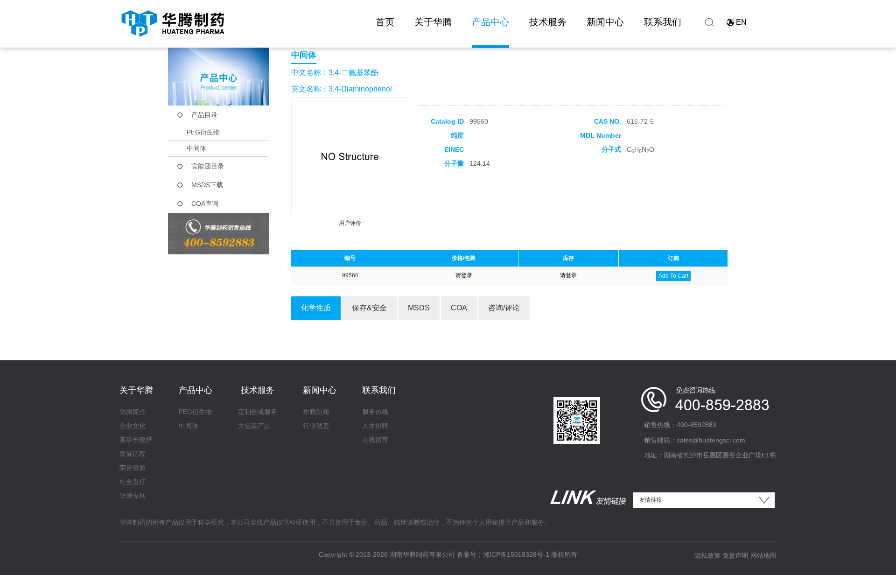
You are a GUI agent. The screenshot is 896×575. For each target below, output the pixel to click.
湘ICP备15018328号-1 (516, 554)
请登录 (463, 275)
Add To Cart (673, 276)
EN (741, 22)
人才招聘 (375, 425)
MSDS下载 (207, 185)
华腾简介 (132, 411)
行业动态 (316, 425)
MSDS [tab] (419, 308)
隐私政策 (707, 555)
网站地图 (763, 555)
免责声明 (735, 555)
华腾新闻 (316, 411)
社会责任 (132, 481)
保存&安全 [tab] (369, 308)
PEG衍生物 (203, 132)
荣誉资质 (132, 467)
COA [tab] (459, 308)
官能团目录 (207, 166)
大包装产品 (254, 425)
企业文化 (132, 425)
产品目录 (204, 115)
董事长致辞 (135, 439)
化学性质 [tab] (316, 308)
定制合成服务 (257, 411)
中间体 (196, 148)
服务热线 (375, 411)
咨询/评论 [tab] (504, 308)
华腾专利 (132, 495)
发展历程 (132, 453)
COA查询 (204, 203)
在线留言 (375, 439)
